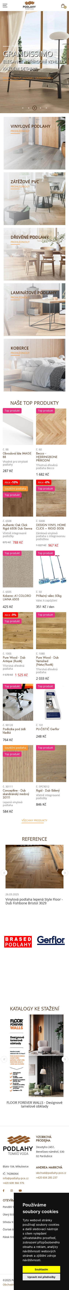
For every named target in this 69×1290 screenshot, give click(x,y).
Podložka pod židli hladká (14, 731)
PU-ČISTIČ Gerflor (47, 729)
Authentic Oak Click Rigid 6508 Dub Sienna (17, 527)
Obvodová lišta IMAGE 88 (17, 455)
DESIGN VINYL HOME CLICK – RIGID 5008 (51, 527)
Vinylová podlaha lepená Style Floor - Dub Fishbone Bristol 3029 (34, 901)
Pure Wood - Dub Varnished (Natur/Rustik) (47, 661)
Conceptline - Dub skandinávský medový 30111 (16, 794)
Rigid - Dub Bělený (48, 790)
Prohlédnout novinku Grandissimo (28, 77)
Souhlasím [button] (41, 1269)
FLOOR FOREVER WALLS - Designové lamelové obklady (34, 1104)
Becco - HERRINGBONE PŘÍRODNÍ (46, 457)
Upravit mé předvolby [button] (41, 1277)
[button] (23, 108)
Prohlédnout (20, 131)
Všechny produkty (34, 820)
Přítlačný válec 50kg (48, 596)
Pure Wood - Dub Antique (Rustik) (14, 659)
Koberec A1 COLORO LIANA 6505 (17, 597)
